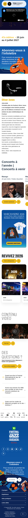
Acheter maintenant (9, 201)
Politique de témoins (9, 514)
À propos (4, 490)
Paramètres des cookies (10, 516)
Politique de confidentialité (9, 513)
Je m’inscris (7, 69)
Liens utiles (5, 502)
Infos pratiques (6, 498)
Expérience (5, 494)
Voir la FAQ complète (9, 366)
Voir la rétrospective (9, 261)
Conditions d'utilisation (9, 512)
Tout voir (6, 343)
